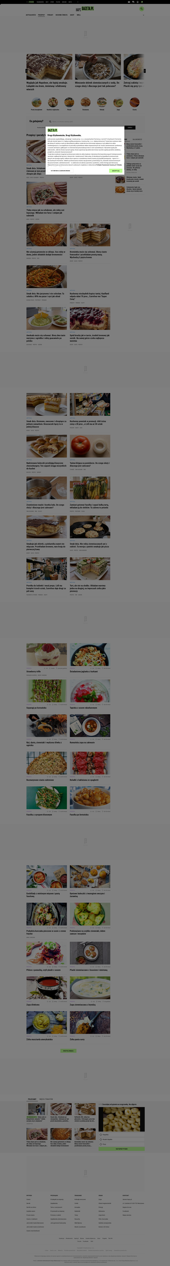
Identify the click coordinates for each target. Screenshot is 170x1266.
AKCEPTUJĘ (115, 171)
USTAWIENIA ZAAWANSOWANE (60, 170)
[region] (85, 151)
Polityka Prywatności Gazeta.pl (106, 165)
